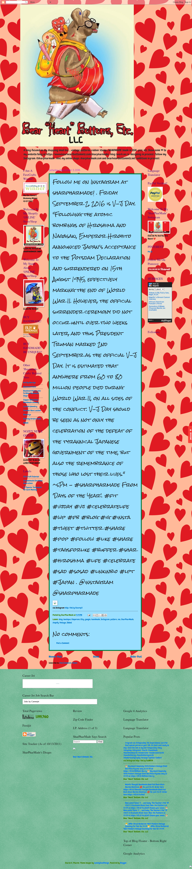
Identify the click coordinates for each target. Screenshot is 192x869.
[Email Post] (89, 615)
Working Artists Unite (32, 418)
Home (96, 657)
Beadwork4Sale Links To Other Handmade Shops (32, 393)
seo (119, 619)
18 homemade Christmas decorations (33, 482)
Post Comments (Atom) (68, 663)
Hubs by (156, 285)
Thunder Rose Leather (32, 410)
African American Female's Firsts (156, 303)
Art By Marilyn (29, 382)
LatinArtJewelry (30, 406)
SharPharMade (127, 619)
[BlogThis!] (97, 615)
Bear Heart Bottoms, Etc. (83, 756)
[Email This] (94, 615)
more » (151, 320)
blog (61, 619)
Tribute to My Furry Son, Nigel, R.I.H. (159, 294)
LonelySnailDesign (101, 862)
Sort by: (151, 289)
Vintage (63, 622)
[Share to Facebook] (102, 615)
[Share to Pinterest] (105, 615)
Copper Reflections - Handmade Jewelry (31, 401)
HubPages (166, 320)
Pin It (150, 251)
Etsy (82, 619)
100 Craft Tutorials (31, 476)
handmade (95, 619)
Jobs (26, 701)
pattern (113, 619)
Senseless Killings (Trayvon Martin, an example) (157, 308)
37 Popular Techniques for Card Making (32, 488)
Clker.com (28, 336)
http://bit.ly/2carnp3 (73, 607)
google (87, 619)
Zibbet (69, 622)
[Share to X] (99, 615)
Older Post (136, 657)
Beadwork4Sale (29, 386)
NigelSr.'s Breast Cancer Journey (159, 298)
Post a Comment (62, 643)
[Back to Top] (190, 867)
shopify (56, 622)
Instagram (105, 619)
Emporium (76, 619)
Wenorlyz (27, 414)
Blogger (123, 862)
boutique (67, 619)
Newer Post (55, 657)
